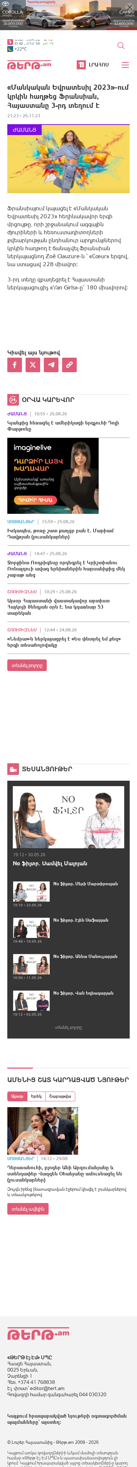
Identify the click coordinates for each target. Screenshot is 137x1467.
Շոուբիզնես (22, 591)
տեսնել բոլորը (27, 665)
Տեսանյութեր (47, 769)
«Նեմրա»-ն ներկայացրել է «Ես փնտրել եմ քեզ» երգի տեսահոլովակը (64, 642)
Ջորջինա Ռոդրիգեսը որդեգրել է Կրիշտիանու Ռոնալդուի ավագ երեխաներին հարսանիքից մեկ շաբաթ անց (66, 569)
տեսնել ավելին (28, 1209)
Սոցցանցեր (20, 521)
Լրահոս (99, 65)
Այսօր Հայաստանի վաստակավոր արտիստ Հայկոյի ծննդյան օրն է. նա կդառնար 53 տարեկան (58, 607)
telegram (51, 365)
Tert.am (29, 64)
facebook (14, 365)
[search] (121, 45)
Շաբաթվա (60, 1096)
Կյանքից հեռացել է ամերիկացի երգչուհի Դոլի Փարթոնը (63, 426)
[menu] (125, 65)
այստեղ (50, 1422)
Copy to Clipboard (69, 365)
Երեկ (36, 1096)
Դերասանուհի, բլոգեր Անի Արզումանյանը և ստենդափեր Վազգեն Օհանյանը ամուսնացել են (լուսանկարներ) (64, 1174)
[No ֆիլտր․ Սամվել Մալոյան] (68, 817)
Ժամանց (24, 130)
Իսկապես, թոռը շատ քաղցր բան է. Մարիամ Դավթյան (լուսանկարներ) (60, 534)
